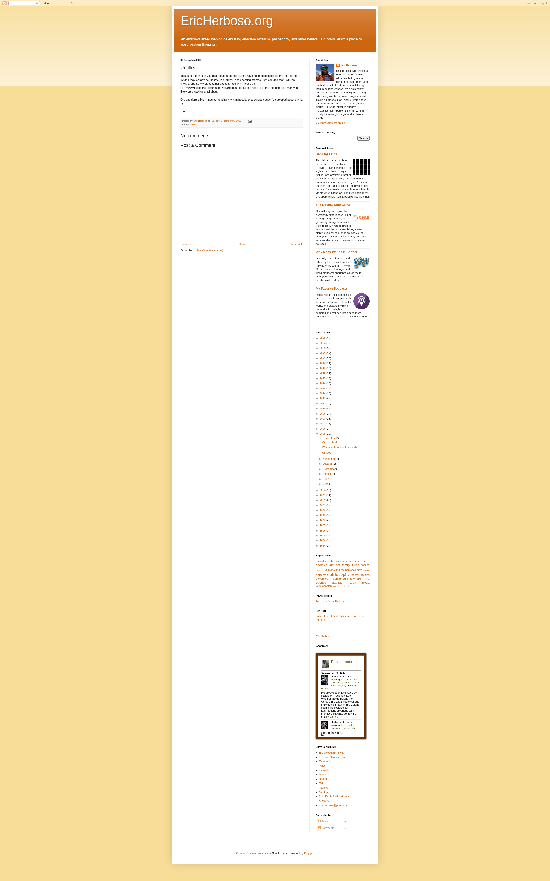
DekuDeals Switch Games (334, 796)
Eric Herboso (349, 65)
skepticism (338, 582)
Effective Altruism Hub (331, 752)
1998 (323, 520)
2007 (323, 423)
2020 (323, 363)
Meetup (323, 792)
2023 (323, 348)
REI (368, 579)
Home (242, 244)
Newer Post (188, 244)
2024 (323, 343)
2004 (323, 490)
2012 (323, 403)
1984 (323, 545)
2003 (323, 495)
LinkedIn (324, 770)
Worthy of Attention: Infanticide (339, 447)
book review (361, 561)
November (329, 458)
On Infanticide (330, 442)
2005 (323, 433)
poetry (355, 574)
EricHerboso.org (226, 21)
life (324, 569)
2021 (323, 358)
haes (318, 570)
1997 (323, 525)
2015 (323, 388)
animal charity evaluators (331, 561)
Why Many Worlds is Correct (336, 252)
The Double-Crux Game (333, 205)
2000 (323, 510)
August (327, 473)
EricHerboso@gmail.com (333, 805)
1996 (323, 530)
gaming (365, 565)
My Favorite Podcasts (332, 288)
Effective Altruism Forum (333, 757)
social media (360, 582)
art (349, 561)
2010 (323, 408)
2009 (323, 413)
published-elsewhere (347, 578)
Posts (324, 821)
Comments (327, 828)
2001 (323, 505)
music (366, 570)
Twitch (322, 783)
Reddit (323, 778)
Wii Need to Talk (341, 586)
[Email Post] (249, 121)
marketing (334, 570)
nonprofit (322, 574)
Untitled (326, 452)
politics (365, 574)
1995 (323, 535)
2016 (323, 383)
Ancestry (324, 800)
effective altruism (328, 565)
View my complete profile (330, 122)
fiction (355, 565)
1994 (323, 540)
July (325, 479)
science (321, 582)
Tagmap (323, 787)
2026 (323, 338)
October (328, 463)
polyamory (322, 578)
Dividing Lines (326, 154)
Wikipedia (325, 774)
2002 (323, 500)
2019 (323, 368)
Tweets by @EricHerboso (330, 601)
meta (193, 124)
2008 (323, 418)
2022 (323, 353)
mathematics (348, 570)
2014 (323, 393)
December (329, 438)
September (329, 468)
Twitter (323, 765)
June (326, 484)
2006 (323, 428)
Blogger (308, 853)
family (346, 565)
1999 (323, 515)
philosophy (340, 574)
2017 (323, 378)
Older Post (296, 244)
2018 (323, 373)
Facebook (325, 761)
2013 (323, 398)
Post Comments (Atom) (209, 250)
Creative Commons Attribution (253, 853)
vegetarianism (324, 586)
